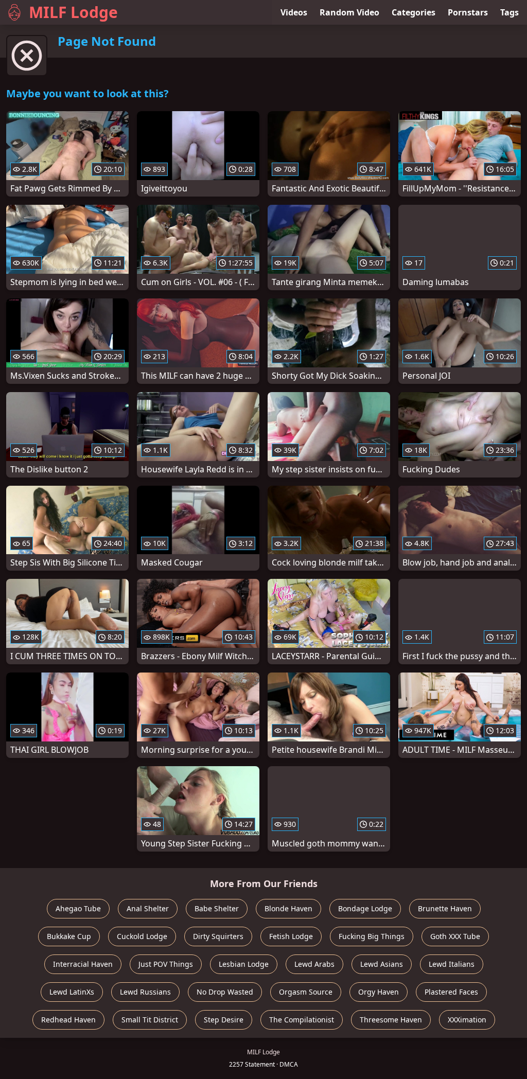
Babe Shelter (217, 908)
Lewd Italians (452, 964)
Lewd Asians (381, 964)
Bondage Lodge (365, 908)
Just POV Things (165, 964)
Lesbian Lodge (244, 964)
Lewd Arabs (314, 964)
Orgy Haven (378, 992)
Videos (293, 12)
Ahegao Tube (78, 908)
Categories (413, 12)
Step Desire (223, 1019)
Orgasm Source (305, 992)
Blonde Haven (288, 908)
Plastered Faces (451, 992)
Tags (509, 12)
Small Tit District (149, 1019)
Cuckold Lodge (142, 936)
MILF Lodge (73, 12)
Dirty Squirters (218, 936)
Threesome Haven (391, 1019)
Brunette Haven (445, 908)
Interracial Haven (83, 964)
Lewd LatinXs (71, 992)
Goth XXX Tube (455, 936)
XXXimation (467, 1019)
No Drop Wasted (225, 992)
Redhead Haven (68, 1019)
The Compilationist (301, 1019)
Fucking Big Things (372, 936)
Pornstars (468, 12)
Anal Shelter (148, 908)
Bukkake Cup (69, 936)
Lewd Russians (145, 992)
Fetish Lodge (291, 936)
